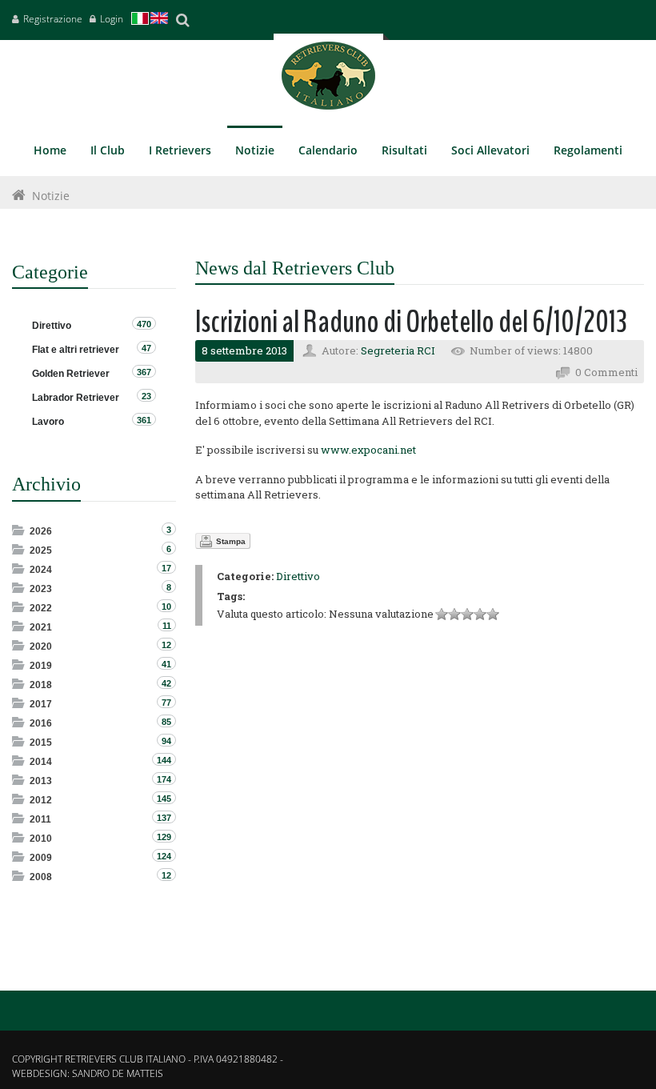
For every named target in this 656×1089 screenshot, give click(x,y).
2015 (41, 742)
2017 (41, 704)
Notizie (51, 195)
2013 (41, 781)
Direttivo (298, 576)
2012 (41, 800)
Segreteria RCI (398, 350)
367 (144, 372)
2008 (41, 877)
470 (144, 324)
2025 (41, 550)
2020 (41, 646)
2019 (41, 665)
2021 (41, 627)
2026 (41, 531)
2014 (41, 761)
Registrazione (52, 19)
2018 (41, 685)
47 (146, 348)
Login (111, 19)
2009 (41, 857)
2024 (41, 569)
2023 (41, 589)
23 (146, 396)
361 (144, 420)
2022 (41, 608)
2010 (41, 838)
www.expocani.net (368, 449)
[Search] (182, 20)
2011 (40, 819)
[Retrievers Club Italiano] (328, 80)
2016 (41, 723)
